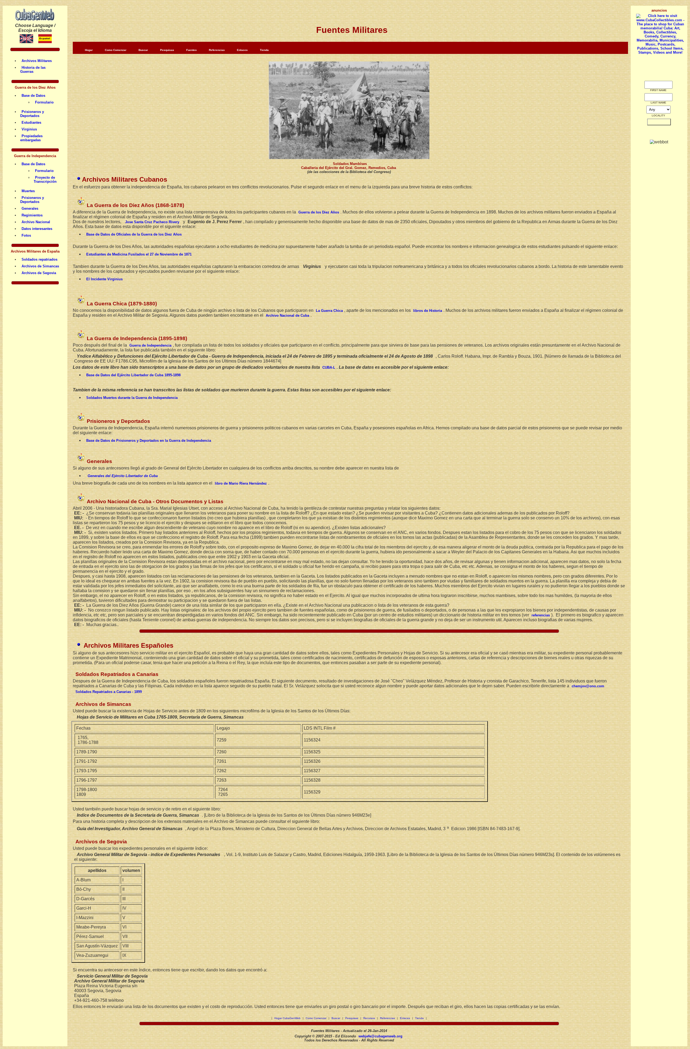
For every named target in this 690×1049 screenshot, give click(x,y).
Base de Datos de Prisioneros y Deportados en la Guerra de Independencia (148, 441)
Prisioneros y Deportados (32, 114)
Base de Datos (33, 96)
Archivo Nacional (36, 222)
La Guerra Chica (329, 311)
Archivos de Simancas (40, 266)
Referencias (217, 50)
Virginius (29, 129)
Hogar (89, 50)
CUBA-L (328, 367)
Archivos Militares (37, 61)
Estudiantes (31, 122)
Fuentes (191, 50)
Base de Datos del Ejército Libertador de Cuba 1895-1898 (133, 375)
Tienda (264, 50)
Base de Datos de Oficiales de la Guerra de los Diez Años (134, 234)
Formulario (44, 102)
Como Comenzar (115, 50)
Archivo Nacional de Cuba (287, 315)
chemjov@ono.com (588, 686)
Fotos (26, 235)
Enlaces (242, 50)
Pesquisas (167, 50)
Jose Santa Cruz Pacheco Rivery (152, 222)
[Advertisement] (660, 363)
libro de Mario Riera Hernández (241, 483)
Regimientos (32, 215)
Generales (30, 208)
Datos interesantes (37, 229)
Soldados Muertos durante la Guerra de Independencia (132, 398)
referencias (541, 615)
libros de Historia (427, 311)
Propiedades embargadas (31, 138)
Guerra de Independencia (150, 345)
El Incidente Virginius (104, 279)
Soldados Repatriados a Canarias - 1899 (108, 692)
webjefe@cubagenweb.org (380, 1036)
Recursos (369, 1018)
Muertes (28, 191)
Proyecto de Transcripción (45, 179)
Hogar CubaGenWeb (287, 1018)
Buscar (143, 50)
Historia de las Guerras (33, 69)
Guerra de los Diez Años (318, 212)
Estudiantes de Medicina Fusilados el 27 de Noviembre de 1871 (139, 254)
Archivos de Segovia (39, 273)
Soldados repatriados (39, 259)
